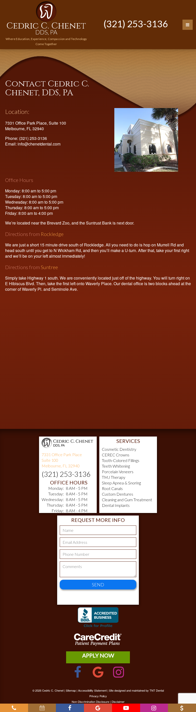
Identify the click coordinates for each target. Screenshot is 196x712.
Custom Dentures (117, 494)
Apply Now (98, 655)
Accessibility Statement (92, 690)
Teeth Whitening (116, 466)
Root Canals (112, 488)
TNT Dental (157, 690)
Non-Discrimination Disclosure (90, 702)
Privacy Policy (98, 696)
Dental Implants (116, 505)
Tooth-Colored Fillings (120, 460)
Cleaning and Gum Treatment (127, 499)
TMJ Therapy (113, 477)
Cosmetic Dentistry (119, 449)
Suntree (49, 267)
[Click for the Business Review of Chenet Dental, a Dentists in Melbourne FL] (98, 620)
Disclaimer (118, 702)
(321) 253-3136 (136, 23)
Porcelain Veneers (117, 471)
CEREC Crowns (115, 454)
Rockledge (52, 234)
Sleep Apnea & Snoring (121, 482)
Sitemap (71, 690)
